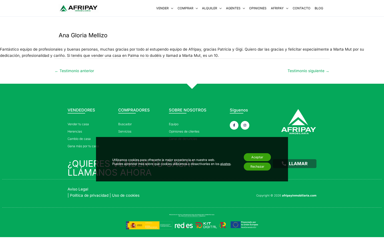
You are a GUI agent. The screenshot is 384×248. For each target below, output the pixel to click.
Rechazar (257, 166)
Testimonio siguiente (308, 71)
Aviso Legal (78, 189)
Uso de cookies (126, 195)
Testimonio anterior (74, 71)
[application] (171, 8)
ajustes (225, 164)
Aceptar (257, 157)
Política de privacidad (89, 195)
